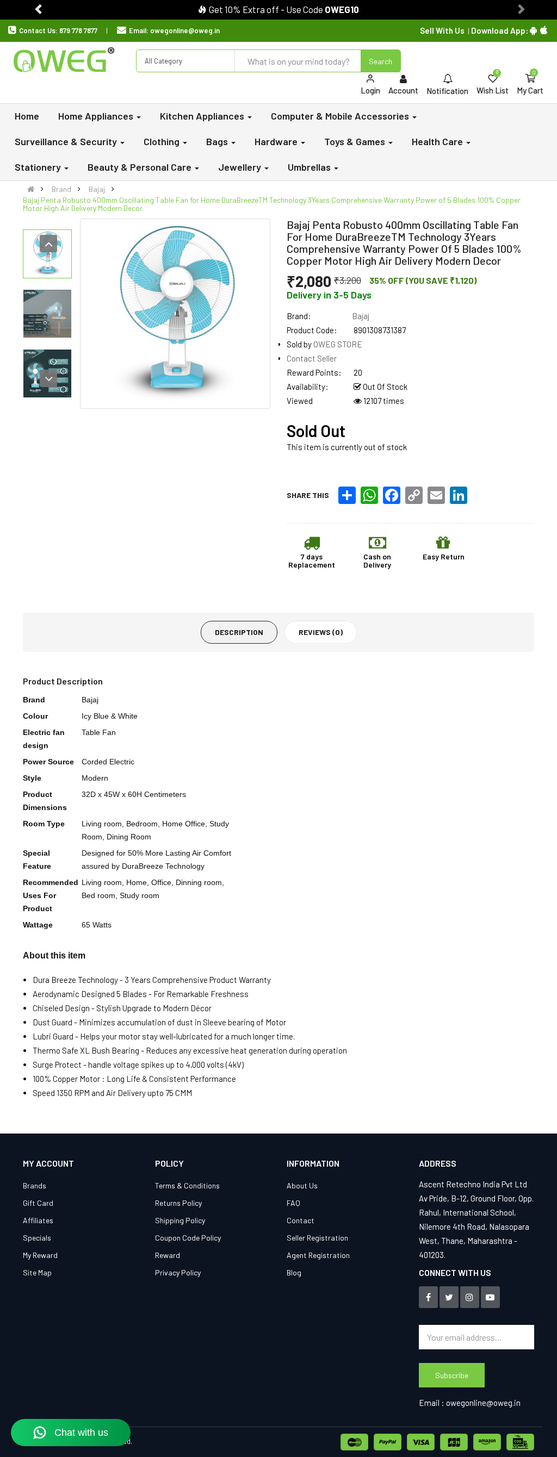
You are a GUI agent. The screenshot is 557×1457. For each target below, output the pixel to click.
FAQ (293, 1202)
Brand (61, 189)
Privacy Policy (178, 1272)
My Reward (40, 1255)
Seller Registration (317, 1237)
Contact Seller (312, 358)
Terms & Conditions (187, 1185)
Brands (34, 1185)
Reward (167, 1255)
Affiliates (38, 1220)
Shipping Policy (180, 1220)
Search (380, 61)
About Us (302, 1185)
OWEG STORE (337, 344)
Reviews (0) (321, 632)
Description (239, 632)
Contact (300, 1220)
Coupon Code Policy (188, 1237)
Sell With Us (442, 30)
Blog (294, 1272)
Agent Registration (318, 1255)
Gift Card (38, 1202)
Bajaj (97, 189)
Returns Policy (178, 1202)
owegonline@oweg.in (185, 30)
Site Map (37, 1272)
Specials (37, 1237)
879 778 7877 (78, 30)
